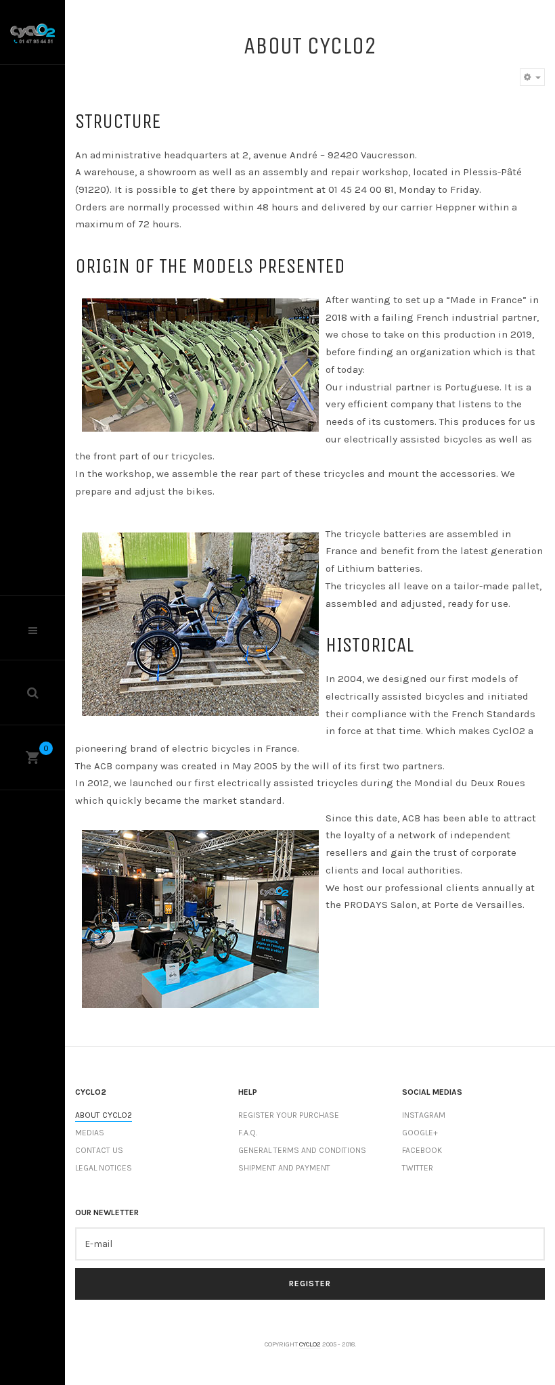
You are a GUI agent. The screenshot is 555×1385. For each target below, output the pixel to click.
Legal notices (103, 1168)
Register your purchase (288, 1115)
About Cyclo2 (310, 45)
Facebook (422, 1150)
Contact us (99, 1150)
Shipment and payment (284, 1168)
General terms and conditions (302, 1150)
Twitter (417, 1168)
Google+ (420, 1132)
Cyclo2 (310, 1344)
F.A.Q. (247, 1132)
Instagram (423, 1115)
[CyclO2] (32, 33)
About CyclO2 (103, 1115)
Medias (89, 1132)
